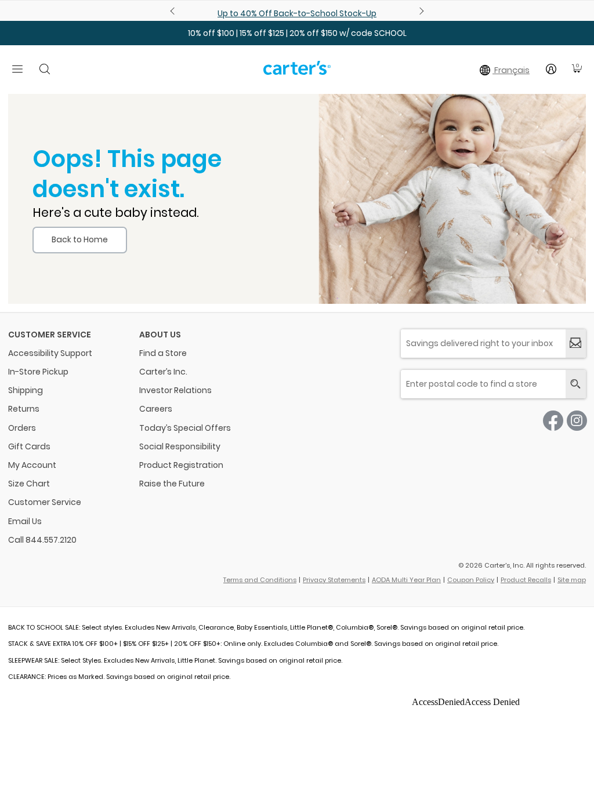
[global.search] (576, 384)
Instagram (577, 420)
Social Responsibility (179, 446)
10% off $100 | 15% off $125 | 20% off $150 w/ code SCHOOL (297, 33)
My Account (32, 465)
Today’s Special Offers (185, 428)
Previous (174, 11)
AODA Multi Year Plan (406, 579)
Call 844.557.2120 (42, 540)
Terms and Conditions (259, 579)
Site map (571, 579)
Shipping (25, 390)
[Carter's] (297, 72)
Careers (155, 409)
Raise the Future (172, 483)
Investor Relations (175, 390)
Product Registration (181, 465)
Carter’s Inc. (163, 371)
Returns (23, 409)
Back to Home (80, 239)
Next (420, 11)
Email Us (25, 521)
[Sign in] (551, 69)
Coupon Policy (470, 579)
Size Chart (29, 483)
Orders (22, 428)
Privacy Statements (334, 579)
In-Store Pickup (38, 371)
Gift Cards (29, 446)
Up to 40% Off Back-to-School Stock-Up (297, 13)
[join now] (576, 343)
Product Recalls (526, 579)
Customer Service (44, 502)
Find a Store (163, 353)
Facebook (553, 420)
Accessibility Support (50, 353)
